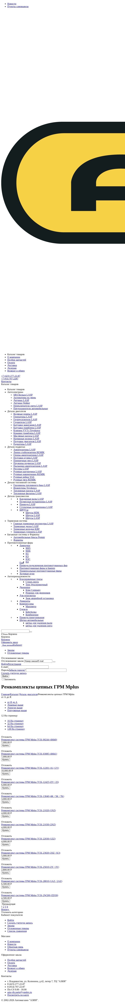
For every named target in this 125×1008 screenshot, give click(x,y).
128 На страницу (16, 729)
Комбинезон (32, 614)
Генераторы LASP (22, 416)
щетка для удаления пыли (39, 623)
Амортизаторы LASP (24, 449)
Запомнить (10, 679)
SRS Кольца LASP (23, 395)
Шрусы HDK (32, 512)
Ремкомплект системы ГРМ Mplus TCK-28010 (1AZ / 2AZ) (31, 881)
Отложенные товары (18, 653)
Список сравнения (17, 931)
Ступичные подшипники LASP (36, 507)
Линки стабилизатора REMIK (29, 452)
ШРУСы (24, 510)
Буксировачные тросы (31, 579)
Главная (5, 694)
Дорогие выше (15, 707)
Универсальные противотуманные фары (41, 571)
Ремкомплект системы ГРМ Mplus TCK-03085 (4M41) (29, 753)
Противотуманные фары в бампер (37, 568)
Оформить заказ (9, 642)
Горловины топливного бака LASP (31, 485)
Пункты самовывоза (18, 6)
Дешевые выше (15, 705)
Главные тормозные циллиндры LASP (33, 523)
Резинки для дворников (38, 593)
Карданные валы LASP (32, 499)
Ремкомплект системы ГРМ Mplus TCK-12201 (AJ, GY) (30, 768)
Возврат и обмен (16, 968)
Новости (11, 3)
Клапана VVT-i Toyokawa (26, 430)
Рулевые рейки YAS (23, 477)
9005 (28, 548)
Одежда (24, 609)
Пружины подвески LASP (27, 463)
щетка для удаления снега (39, 625)
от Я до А (12, 702)
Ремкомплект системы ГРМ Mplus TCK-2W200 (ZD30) (29, 895)
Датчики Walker (21, 403)
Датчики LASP (21, 400)
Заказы (10, 650)
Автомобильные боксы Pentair (29, 537)
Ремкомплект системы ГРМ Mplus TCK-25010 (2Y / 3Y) (30, 867)
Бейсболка (31, 612)
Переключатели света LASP (28, 405)
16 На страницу (15, 720)
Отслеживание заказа (12, 661)
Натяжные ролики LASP (26, 438)
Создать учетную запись (14, 673)
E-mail (4, 667)
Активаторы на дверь (24, 397)
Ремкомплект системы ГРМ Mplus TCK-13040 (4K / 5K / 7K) (32, 796)
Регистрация (14, 664)
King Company (33, 590)
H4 (27, 562)
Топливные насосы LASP (26, 490)
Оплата (11, 962)
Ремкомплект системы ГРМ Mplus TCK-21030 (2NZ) (28, 824)
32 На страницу (15, 723)
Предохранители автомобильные (30, 408)
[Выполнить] (54, 661)
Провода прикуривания (32, 617)
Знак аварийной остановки (40, 598)
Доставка (12, 965)
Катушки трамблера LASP (27, 427)
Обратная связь (15, 947)
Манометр (31, 606)
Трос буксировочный (37, 584)
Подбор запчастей (16, 960)
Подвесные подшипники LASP (36, 501)
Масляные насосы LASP (26, 436)
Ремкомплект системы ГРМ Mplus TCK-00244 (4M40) (29, 739)
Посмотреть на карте (18, 995)
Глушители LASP (22, 422)
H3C (28, 559)
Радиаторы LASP (22, 444)
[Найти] (30, 631)
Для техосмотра (28, 595)
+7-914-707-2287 (9, 378)
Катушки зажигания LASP (27, 425)
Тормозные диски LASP (26, 526)
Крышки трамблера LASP (26, 433)
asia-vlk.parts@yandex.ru (19, 992)
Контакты (6, 381)
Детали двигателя (28, 694)
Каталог (14, 694)
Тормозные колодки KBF (26, 529)
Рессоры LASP (21, 468)
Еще (22, 562)
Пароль (5, 670)
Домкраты (25, 601)
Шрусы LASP (33, 515)
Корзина (5, 639)
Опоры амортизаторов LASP (28, 455)
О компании (13, 941)
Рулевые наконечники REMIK (29, 474)
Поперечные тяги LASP (25, 460)
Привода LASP (27, 504)
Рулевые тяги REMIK (24, 479)
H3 (27, 556)
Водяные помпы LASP (25, 414)
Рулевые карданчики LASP (27, 471)
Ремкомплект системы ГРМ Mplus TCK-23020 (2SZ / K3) (30, 853)
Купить (5, 745)
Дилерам (11, 971)
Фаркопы (18, 540)
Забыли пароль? (17, 670)
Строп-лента (32, 582)
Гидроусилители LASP (25, 419)
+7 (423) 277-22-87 (10, 376)
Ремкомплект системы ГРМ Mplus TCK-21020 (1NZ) (28, 810)
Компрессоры (27, 603)
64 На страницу (15, 726)
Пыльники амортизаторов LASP (30, 466)
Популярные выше (17, 710)
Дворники (25, 587)
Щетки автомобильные (32, 620)
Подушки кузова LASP (25, 458)
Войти (4, 664)
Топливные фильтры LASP (27, 493)
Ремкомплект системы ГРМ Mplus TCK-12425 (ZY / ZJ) (30, 782)
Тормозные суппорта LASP (27, 531)
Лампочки (25, 545)
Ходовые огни (27, 573)
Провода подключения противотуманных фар (43, 565)
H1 (27, 553)
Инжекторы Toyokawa (25, 488)
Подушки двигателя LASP (27, 441)
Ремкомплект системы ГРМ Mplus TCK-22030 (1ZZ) (28, 838)
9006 (28, 551)
